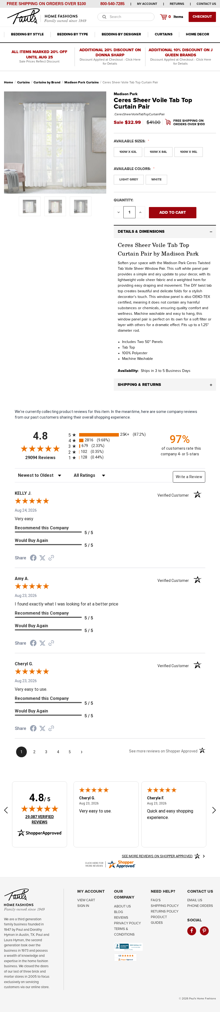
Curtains (164, 34)
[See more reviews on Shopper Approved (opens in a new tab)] (51, 558)
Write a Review (189, 477)
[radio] (110, 435)
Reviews (121, 917)
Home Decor (197, 34)
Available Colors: (133, 169)
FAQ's (156, 900)
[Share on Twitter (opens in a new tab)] (42, 558)
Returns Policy (164, 911)
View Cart (86, 900)
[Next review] (214, 811)
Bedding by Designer (121, 34)
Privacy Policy (127, 923)
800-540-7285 (112, 3)
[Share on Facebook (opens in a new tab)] (33, 558)
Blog (118, 912)
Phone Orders (200, 906)
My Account (147, 3)
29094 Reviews (45, 457)
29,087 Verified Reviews (43, 819)
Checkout (202, 17)
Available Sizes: (130, 141)
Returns (177, 3)
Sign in (83, 906)
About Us (122, 906)
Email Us (194, 900)
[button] (165, 232)
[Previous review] (6, 811)
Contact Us (206, 3)
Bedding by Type (72, 34)
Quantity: (123, 200)
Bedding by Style (27, 34)
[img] (39, 808)
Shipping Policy (165, 906)
